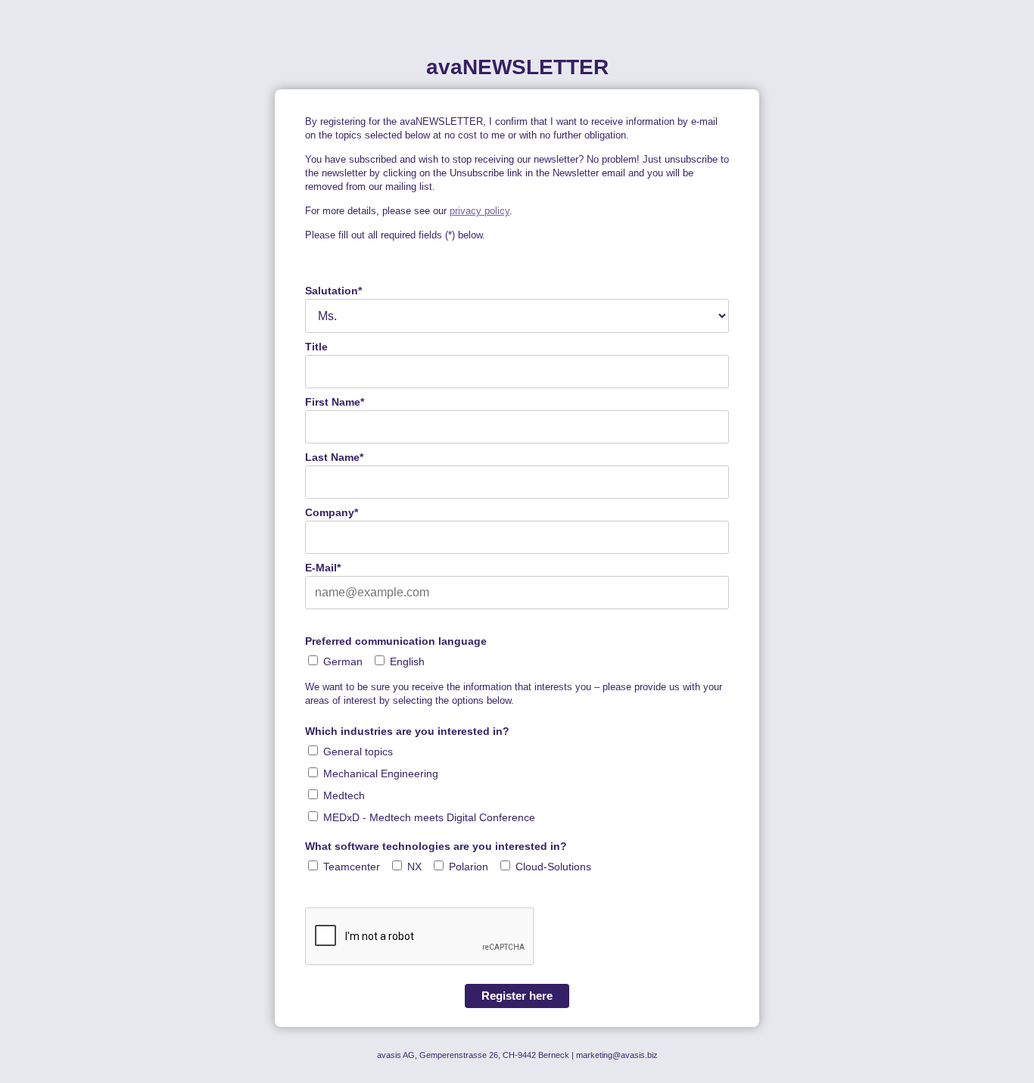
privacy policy (479, 210)
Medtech (344, 795)
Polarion (468, 866)
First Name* (334, 402)
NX (414, 866)
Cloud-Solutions (553, 866)
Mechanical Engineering (380, 773)
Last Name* (334, 457)
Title (316, 347)
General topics (358, 751)
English (407, 661)
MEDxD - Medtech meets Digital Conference (429, 817)
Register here (517, 995)
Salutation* (333, 291)
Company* (331, 512)
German (343, 661)
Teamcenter (351, 866)
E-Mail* (323, 568)
